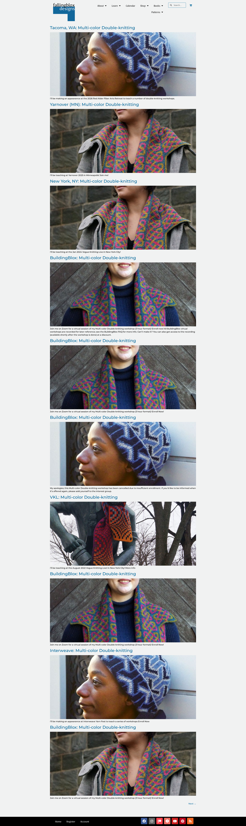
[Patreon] (159, 821)
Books (157, 5)
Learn (115, 5)
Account (84, 821)
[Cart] (190, 5)
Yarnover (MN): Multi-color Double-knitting (94, 104)
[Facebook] (144, 821)
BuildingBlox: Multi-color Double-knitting (93, 257)
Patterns (155, 12)
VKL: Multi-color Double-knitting (84, 497)
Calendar (130, 5)
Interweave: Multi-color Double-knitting (91, 650)
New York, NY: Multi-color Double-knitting (93, 181)
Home (58, 821)
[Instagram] (152, 821)
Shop (143, 5)
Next (192, 803)
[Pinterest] (182, 821)
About (100, 5)
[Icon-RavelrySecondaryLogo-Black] (167, 821)
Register (70, 821)
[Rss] (190, 821)
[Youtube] (175, 821)
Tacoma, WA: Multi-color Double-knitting (92, 27)
